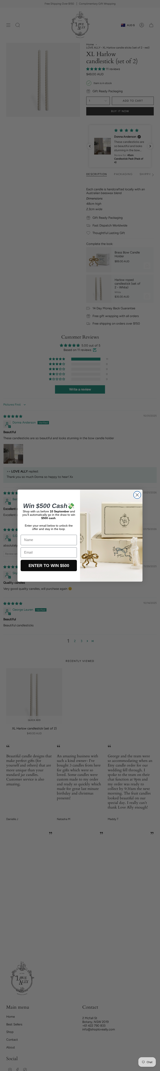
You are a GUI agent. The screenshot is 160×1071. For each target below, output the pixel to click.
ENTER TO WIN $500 (49, 565)
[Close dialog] (137, 495)
